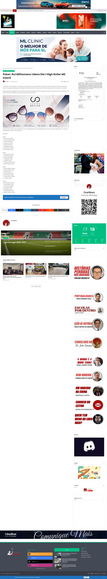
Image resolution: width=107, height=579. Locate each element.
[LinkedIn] (27, 210)
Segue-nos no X (78, 498)
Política (28, 32)
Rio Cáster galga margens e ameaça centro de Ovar (58, 276)
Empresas (23, 32)
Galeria (49, 32)
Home (5, 68)
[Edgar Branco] (89, 274)
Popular (67, 549)
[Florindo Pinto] (89, 419)
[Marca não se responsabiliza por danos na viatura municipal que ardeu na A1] (57, 560)
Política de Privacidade (85, 555)
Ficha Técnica (84, 551)
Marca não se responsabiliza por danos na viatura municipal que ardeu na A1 (69, 560)
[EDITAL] (89, 90)
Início (3, 32)
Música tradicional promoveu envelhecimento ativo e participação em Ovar (12, 277)
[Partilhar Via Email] (58, 210)
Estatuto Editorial (84, 553)
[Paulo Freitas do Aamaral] (89, 324)
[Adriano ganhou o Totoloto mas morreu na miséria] (57, 555)
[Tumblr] (34, 210)
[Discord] (89, 447)
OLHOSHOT (104, 573)
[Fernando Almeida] (89, 376)
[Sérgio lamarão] (89, 361)
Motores (60, 32)
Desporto (12, 32)
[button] (53, 577)
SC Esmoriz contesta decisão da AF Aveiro (19, 243)
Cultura (17, 32)
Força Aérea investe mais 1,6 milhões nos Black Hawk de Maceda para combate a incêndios (34, 10)
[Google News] (36, 205)
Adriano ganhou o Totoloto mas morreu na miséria (69, 554)
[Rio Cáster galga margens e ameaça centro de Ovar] (58, 269)
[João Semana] (89, 344)
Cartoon (54, 32)
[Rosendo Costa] (89, 391)
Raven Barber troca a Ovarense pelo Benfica (36, 276)
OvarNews (7, 81)
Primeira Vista (11, 71)
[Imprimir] (65, 210)
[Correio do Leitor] (89, 405)
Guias (77, 32)
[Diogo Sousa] (89, 297)
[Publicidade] (89, 173)
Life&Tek (39, 32)
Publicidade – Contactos (86, 557)
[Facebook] (12, 210)
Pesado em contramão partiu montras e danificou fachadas (69, 565)
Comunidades (66, 32)
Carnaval (33, 32)
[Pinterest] (42, 210)
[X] (19, 210)
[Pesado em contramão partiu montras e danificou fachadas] (57, 566)
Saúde (72, 32)
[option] (36, 243)
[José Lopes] (89, 311)
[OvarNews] (8, 21)
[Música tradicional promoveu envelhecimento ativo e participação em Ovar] (13, 269)
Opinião (44, 32)
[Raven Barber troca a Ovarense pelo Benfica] (36, 269)
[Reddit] (50, 210)
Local (7, 32)
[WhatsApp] (89, 201)
